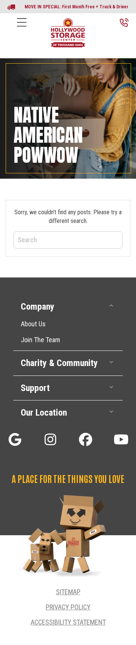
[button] (68, 306)
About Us (33, 324)
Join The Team (40, 340)
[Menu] (22, 28)
